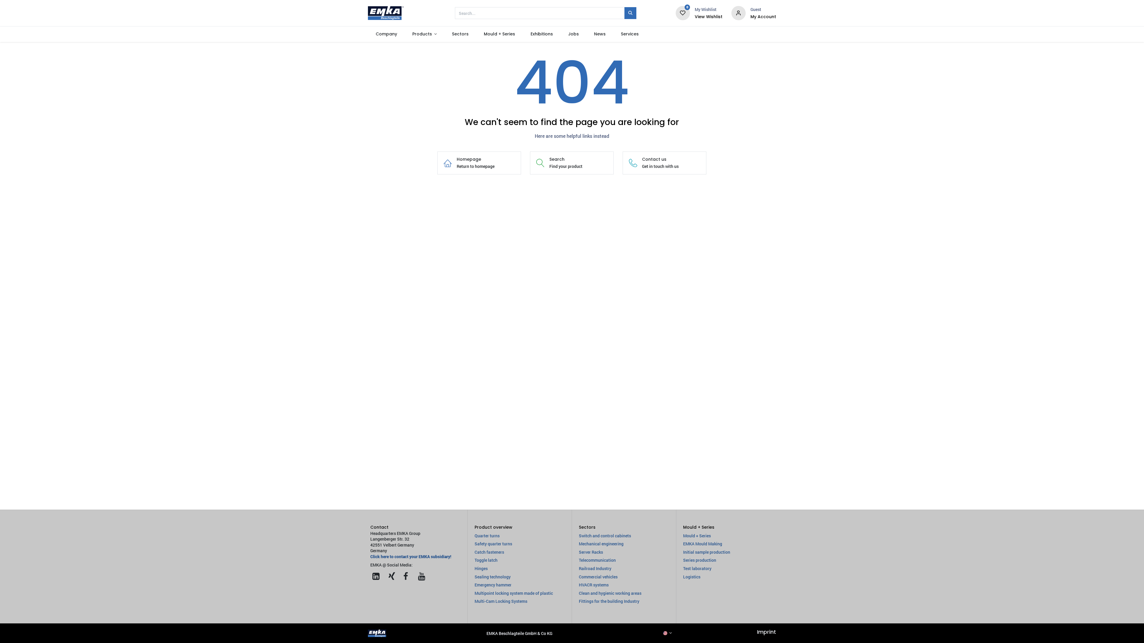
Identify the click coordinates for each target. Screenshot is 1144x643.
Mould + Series (697, 536)
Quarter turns (487, 536)
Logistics (691, 577)
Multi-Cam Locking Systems (501, 601)
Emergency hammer (493, 585)
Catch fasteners (489, 552)
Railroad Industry (595, 568)
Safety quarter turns (493, 544)
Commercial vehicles (598, 577)
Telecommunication (597, 560)
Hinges (481, 568)
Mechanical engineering (601, 544)
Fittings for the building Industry (609, 601)
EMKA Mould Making (702, 544)
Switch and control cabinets (605, 536)
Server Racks (591, 552)
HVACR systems (594, 585)
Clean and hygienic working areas (610, 593)
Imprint (766, 632)
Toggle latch (486, 560)
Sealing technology (493, 577)
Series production (699, 560)
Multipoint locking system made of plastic (514, 593)
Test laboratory (697, 568)
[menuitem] (386, 34)
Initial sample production (706, 552)
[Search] (630, 13)
